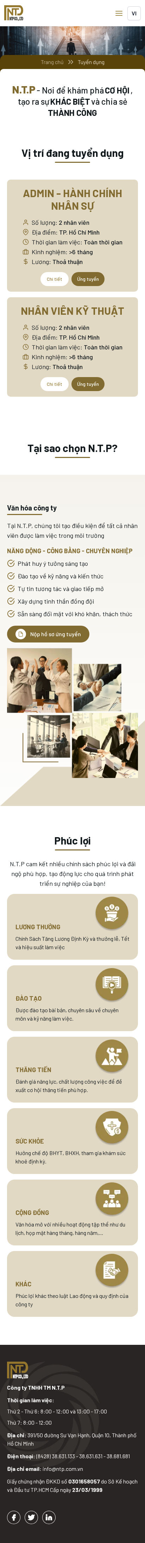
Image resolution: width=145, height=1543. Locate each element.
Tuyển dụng (91, 61)
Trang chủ (52, 61)
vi (134, 13)
